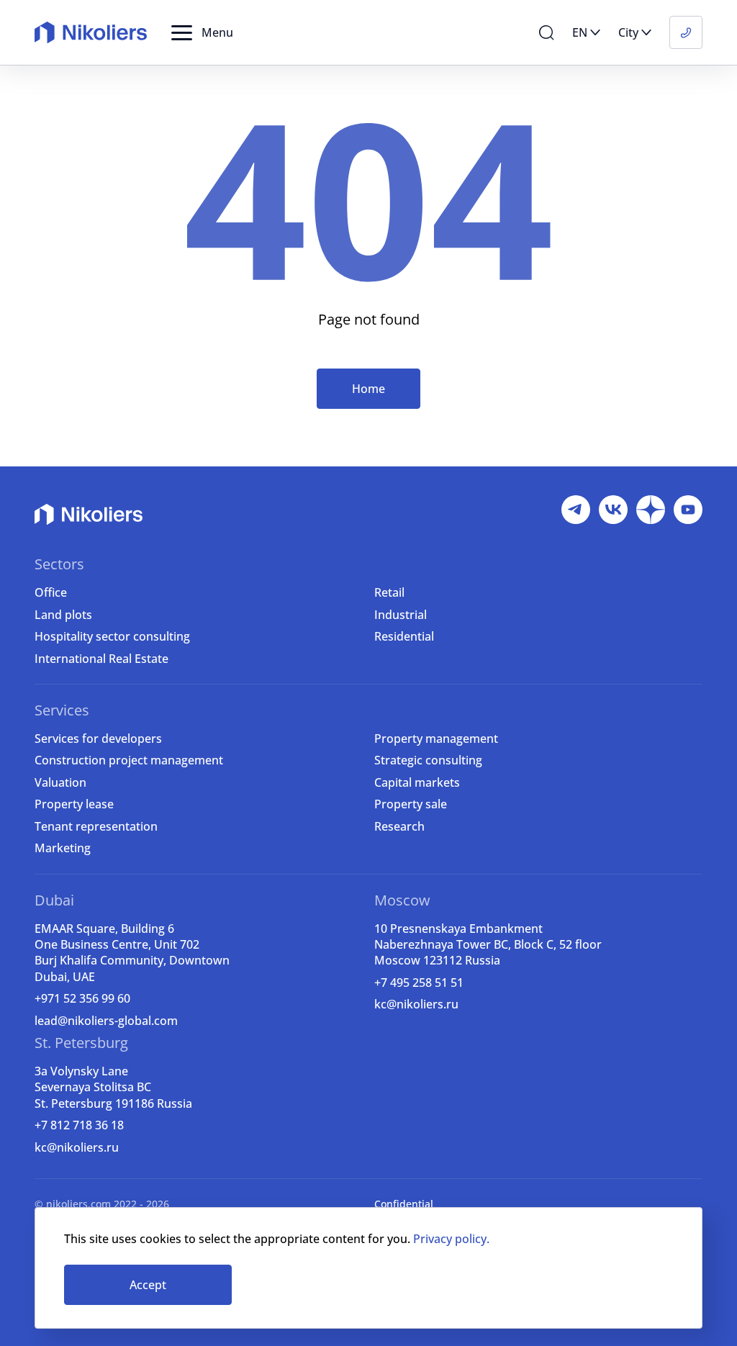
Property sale (410, 804)
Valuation (60, 782)
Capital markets (417, 782)
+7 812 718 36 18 (79, 1125)
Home (368, 389)
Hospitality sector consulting (112, 636)
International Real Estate (101, 659)
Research (399, 826)
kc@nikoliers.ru (416, 1004)
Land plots (63, 615)
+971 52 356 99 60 (82, 998)
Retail (389, 592)
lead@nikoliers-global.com (106, 1021)
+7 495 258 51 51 (419, 982)
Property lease (74, 804)
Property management (436, 738)
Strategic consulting (428, 760)
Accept (148, 1285)
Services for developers (98, 738)
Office (51, 592)
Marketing (63, 848)
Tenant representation (96, 826)
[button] (202, 32)
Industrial (400, 615)
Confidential (403, 1204)
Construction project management (129, 760)
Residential (404, 636)
